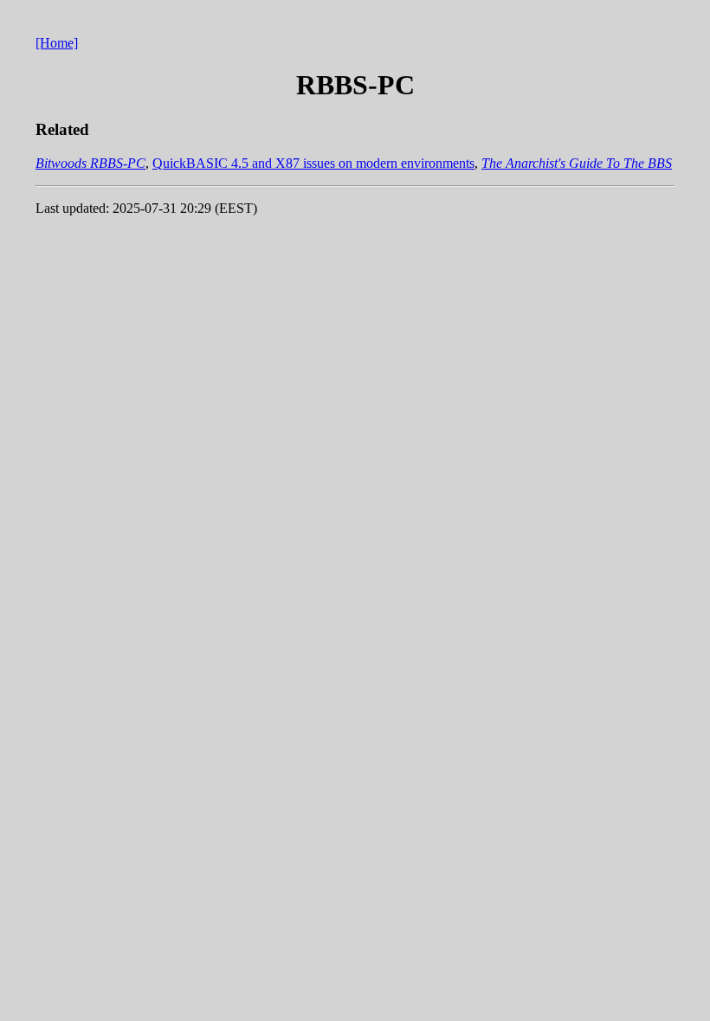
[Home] (57, 42)
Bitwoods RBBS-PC (90, 163)
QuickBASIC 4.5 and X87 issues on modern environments (313, 163)
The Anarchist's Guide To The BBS (576, 163)
